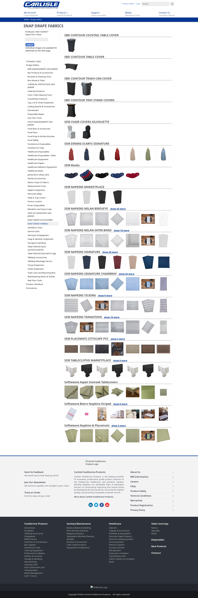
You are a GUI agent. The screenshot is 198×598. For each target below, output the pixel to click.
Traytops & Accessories (119, 530)
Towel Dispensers (36, 268)
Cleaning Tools (31, 564)
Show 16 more (121, 230)
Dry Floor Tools (35, 118)
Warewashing (30, 561)
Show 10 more (111, 317)
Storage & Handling (37, 242)
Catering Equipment (33, 550)
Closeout (156, 552)
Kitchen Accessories (37, 178)
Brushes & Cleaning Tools (39, 76)
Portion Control (35, 201)
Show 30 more (110, 252)
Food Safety (33, 140)
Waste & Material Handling (79, 528)
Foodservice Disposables (39, 144)
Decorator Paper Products (120, 536)
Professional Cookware (34, 553)
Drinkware (29, 530)
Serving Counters (117, 547)
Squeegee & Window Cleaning (80, 536)
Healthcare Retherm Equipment (42, 167)
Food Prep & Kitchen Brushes (41, 136)
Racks (111, 561)
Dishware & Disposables (120, 533)
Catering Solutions (36, 91)
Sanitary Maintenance (79, 523)
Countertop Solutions (37, 98)
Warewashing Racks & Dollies (41, 276)
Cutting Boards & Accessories (41, 106)
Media (26, 19)
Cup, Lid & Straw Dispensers (41, 102)
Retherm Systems (117, 545)
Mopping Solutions (75, 533)
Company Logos (33, 61)
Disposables (157, 539)
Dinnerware (33, 110)
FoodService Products (36, 523)
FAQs (133, 486)
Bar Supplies (30, 545)
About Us (135, 472)
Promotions (31, 288)
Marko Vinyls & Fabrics (38, 182)
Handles (70, 539)
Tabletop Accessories (37, 257)
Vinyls (154, 533)
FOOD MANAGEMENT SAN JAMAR (40, 123)
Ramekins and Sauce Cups (40, 209)
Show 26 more (126, 273)
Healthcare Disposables (38, 151)
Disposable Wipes (36, 114)
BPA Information (139, 476)
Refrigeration (115, 550)
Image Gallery (36, 19)
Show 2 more (118, 338)
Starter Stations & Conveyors (122, 559)
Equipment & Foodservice (78, 547)
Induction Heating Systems (121, 539)
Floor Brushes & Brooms (77, 530)
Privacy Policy (137, 510)
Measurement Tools (37, 186)
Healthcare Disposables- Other (42, 155)
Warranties (136, 500)
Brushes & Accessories (77, 542)
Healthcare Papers (36, 163)
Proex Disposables (36, 205)
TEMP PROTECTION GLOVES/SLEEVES (37, 248)
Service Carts (33, 231)
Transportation (31, 570)
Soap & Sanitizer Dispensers (40, 239)
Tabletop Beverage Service (40, 261)
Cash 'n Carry (30, 576)
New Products (158, 546)
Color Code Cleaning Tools (40, 95)
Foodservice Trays (36, 147)
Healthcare (115, 523)
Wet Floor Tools (35, 280)
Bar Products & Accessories (40, 72)
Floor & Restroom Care (34, 567)
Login (138, 4)
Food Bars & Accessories (39, 128)
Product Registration (141, 505)
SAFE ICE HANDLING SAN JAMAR (39, 214)
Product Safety (128, 4)
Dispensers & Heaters (118, 553)
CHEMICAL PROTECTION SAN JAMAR (41, 86)
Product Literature (34, 284)
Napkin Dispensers (36, 190)
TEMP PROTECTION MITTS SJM (42, 253)
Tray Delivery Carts (117, 556)
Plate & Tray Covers (37, 197)
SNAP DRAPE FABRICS (38, 223)
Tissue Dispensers (36, 265)
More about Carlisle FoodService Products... (94, 497)
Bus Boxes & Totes (36, 80)
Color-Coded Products (76, 545)
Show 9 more (105, 295)
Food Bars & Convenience (35, 542)
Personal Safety (35, 193)
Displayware (29, 536)
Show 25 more (118, 208)
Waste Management (33, 573)
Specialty (155, 530)
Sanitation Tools (35, 227)
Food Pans (32, 132)
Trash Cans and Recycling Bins (41, 272)
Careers (134, 481)
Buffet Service (30, 539)
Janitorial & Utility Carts (38, 174)
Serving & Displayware (38, 235)
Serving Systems (116, 542)
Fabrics (154, 528)
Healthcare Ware (35, 170)
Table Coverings (159, 523)
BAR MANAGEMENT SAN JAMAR (43, 69)
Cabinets (113, 528)
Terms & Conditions (140, 495)
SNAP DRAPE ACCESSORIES (40, 219)
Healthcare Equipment (38, 159)
